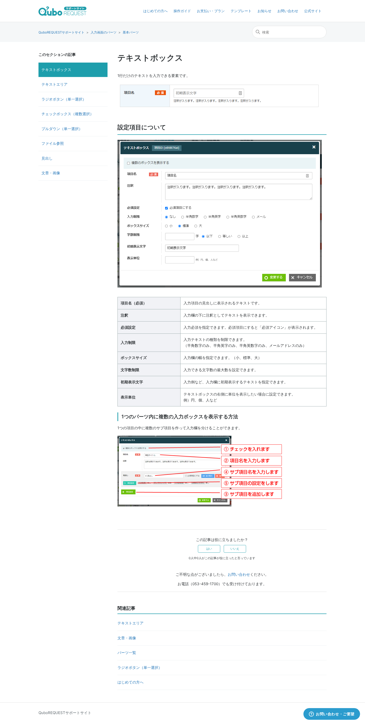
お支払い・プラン (211, 11)
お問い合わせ (287, 11)
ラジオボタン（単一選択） (63, 99)
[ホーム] (62, 11)
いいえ (234, 548)
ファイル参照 (52, 143)
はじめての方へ (155, 11)
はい (209, 548)
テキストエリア (54, 84)
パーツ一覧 (126, 652)
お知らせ (264, 11)
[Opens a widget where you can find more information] (331, 714)
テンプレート (241, 11)
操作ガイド (182, 11)
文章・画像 (50, 173)
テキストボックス (56, 69)
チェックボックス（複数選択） (67, 113)
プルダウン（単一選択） (61, 128)
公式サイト (313, 11)
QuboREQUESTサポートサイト (61, 32)
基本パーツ (131, 32)
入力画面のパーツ (103, 32)
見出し (47, 158)
